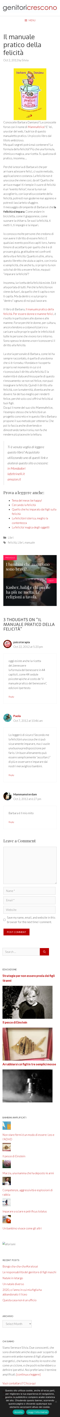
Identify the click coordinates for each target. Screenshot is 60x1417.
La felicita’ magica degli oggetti (31, 527)
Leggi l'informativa (38, 1412)
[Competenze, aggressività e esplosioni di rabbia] (6, 1182)
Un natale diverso (13, 1284)
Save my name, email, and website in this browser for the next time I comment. (31, 920)
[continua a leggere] (28, 1374)
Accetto (18, 1412)
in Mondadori (17, 468)
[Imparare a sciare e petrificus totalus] (6, 1204)
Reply (11, 696)
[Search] (44, 952)
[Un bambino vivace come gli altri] (6, 1221)
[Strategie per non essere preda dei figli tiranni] (27, 1016)
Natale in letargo (12, 1278)
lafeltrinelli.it (16, 474)
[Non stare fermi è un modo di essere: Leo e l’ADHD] (6, 1127)
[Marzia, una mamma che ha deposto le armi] (6, 1166)
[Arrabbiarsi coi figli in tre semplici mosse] (27, 1100)
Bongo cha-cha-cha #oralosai (20, 1266)
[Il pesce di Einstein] (27, 1058)
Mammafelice (36, 127)
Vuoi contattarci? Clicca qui (19, 1383)
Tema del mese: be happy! (27, 500)
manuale (30, 542)
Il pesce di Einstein (14, 1022)
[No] (56, 1401)
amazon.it (14, 479)
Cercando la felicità (24, 505)
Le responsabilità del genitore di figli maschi (29, 1272)
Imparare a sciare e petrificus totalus (24, 1211)
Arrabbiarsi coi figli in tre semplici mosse (29, 1064)
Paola (17, 716)
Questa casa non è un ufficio (19, 1300)
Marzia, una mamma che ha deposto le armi (28, 1173)
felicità (12, 542)
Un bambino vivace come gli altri (22, 1228)
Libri (11, 537)
